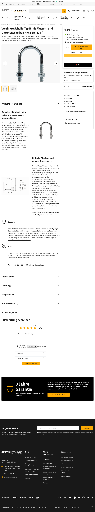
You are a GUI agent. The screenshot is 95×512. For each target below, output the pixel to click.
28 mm (71, 98)
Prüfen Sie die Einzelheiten (59, 395)
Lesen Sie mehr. (43, 435)
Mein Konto (91, 4)
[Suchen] (64, 11)
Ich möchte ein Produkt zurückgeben (49, 473)
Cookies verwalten (66, 476)
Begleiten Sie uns (10, 428)
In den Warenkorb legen (83, 48)
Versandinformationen (67, 460)
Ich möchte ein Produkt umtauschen (49, 478)
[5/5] (35, 328)
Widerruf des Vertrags (67, 467)
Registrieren (46, 483)
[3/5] (28, 328)
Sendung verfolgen (48, 463)
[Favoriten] (88, 11)
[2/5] (24, 328)
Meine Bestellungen (48, 453)
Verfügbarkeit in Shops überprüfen (76, 42)
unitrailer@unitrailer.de (36, 265)
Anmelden (87, 428)
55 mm (74, 104)
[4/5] (31, 328)
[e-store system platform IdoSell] (92, 507)
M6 (78, 96)
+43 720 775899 (75, 11)
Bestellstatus (46, 460)
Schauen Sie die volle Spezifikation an (74, 111)
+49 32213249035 (17, 265)
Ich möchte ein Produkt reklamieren (49, 468)
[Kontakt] (11, 454)
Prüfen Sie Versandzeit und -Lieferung (77, 39)
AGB (62, 464)
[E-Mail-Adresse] (84, 11)
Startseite (3, 25)
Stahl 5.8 (72, 106)
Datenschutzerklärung (67, 457)
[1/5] (20, 328)
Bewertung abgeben (31, 363)
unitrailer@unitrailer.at (10, 477)
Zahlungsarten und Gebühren (66, 472)
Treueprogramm (81, 4)
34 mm (70, 101)
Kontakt (73, 4)
